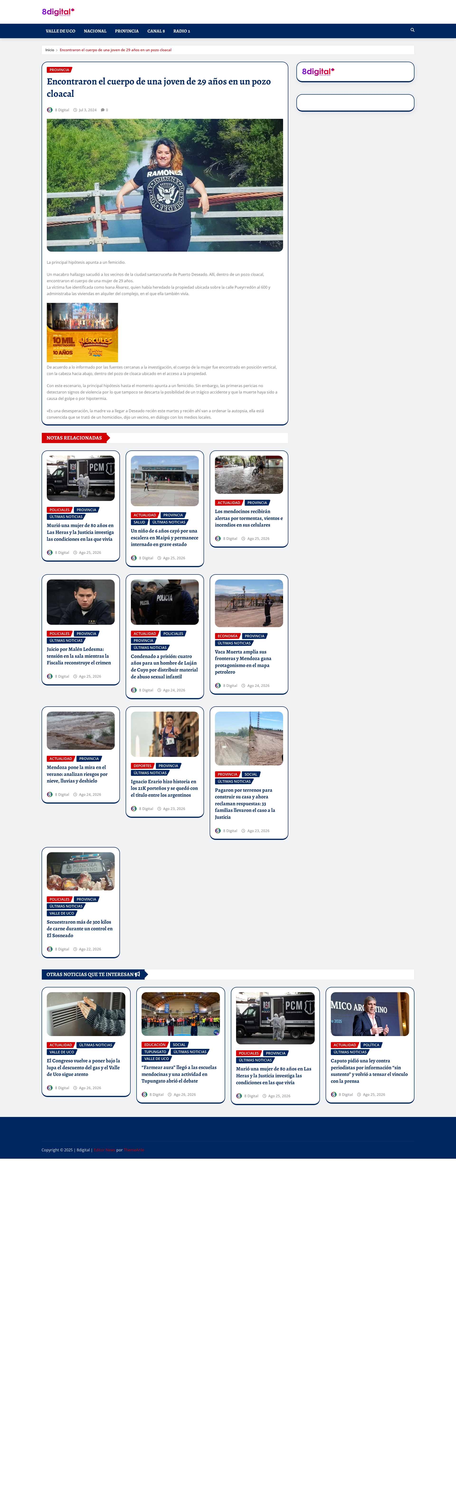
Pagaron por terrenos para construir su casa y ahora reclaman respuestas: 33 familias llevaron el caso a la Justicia (245, 804)
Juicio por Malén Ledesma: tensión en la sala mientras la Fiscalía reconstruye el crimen (79, 656)
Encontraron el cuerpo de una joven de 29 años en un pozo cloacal (115, 49)
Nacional (95, 31)
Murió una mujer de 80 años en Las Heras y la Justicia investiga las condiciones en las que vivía (80, 532)
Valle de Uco (60, 31)
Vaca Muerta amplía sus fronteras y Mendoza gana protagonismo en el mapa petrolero (243, 662)
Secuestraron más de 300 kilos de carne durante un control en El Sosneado (80, 928)
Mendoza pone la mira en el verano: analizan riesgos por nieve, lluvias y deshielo (77, 774)
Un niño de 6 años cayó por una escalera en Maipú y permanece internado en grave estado (164, 537)
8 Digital (62, 109)
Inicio (49, 49)
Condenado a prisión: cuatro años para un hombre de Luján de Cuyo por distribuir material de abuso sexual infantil (164, 666)
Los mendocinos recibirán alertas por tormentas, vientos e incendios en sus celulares (249, 518)
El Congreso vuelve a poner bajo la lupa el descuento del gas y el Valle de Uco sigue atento (83, 1067)
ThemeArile (134, 1150)
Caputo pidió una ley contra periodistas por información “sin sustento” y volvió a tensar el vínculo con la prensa (369, 1071)
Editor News (104, 1150)
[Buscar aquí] (412, 29)
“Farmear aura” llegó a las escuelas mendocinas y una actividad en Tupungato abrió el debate (179, 1074)
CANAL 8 (156, 31)
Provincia (127, 31)
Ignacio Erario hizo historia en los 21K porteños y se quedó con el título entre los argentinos (164, 788)
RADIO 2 (181, 31)
